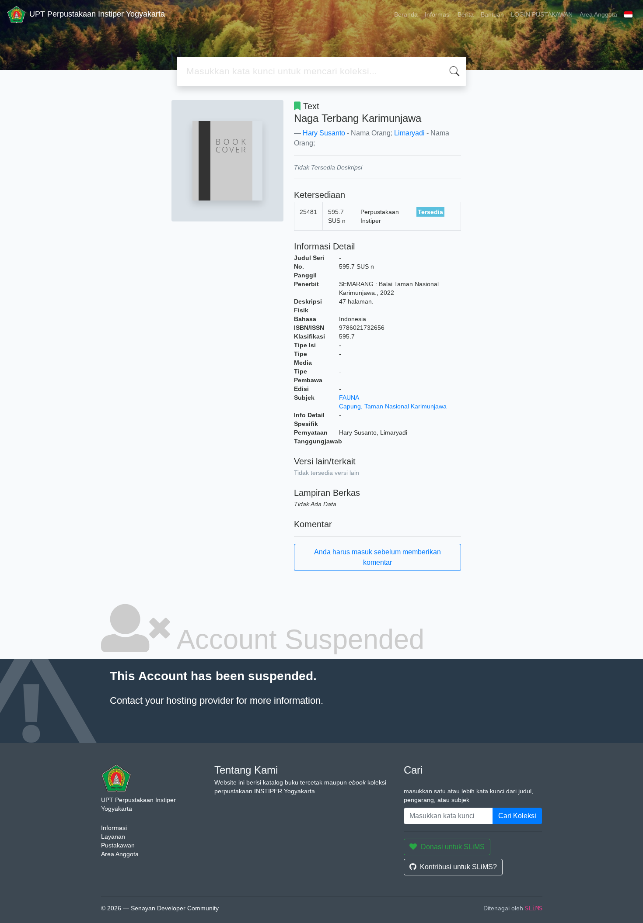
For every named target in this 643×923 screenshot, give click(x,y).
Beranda (406, 14)
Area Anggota (598, 14)
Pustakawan (118, 845)
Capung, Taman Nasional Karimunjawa (393, 406)
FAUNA (349, 397)
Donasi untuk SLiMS (453, 846)
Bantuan (492, 14)
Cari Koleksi (517, 815)
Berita (466, 14)
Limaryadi (409, 133)
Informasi (438, 14)
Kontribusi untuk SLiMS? (458, 867)
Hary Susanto (324, 133)
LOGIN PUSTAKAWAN (542, 14)
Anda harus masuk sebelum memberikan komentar (377, 557)
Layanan (113, 836)
